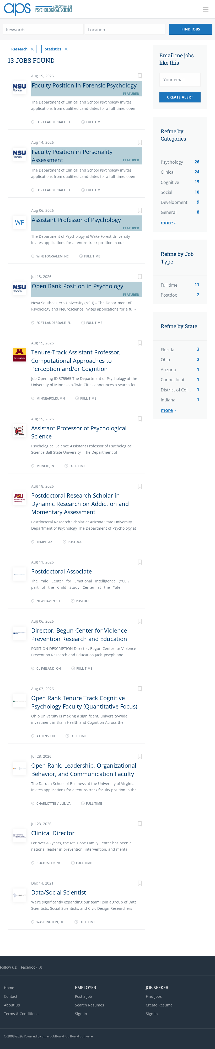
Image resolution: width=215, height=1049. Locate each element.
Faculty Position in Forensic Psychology (84, 85)
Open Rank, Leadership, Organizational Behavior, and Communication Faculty (83, 769)
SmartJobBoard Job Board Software (67, 1036)
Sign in (81, 1013)
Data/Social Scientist (58, 892)
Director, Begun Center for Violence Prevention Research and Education (79, 634)
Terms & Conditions (21, 1013)
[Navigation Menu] (205, 9)
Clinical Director (52, 833)
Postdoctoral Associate (61, 571)
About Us (12, 1005)
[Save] (134, 76)
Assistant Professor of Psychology (76, 220)
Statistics (53, 48)
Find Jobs (190, 29)
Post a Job (83, 996)
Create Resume (159, 1005)
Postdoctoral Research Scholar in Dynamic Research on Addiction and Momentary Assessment (80, 503)
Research (19, 48)
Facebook (29, 967)
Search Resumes (89, 1005)
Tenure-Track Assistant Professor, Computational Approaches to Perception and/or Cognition (76, 360)
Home (9, 987)
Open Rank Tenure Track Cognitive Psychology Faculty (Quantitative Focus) (84, 702)
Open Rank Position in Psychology (77, 286)
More (167, 222)
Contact (10, 996)
